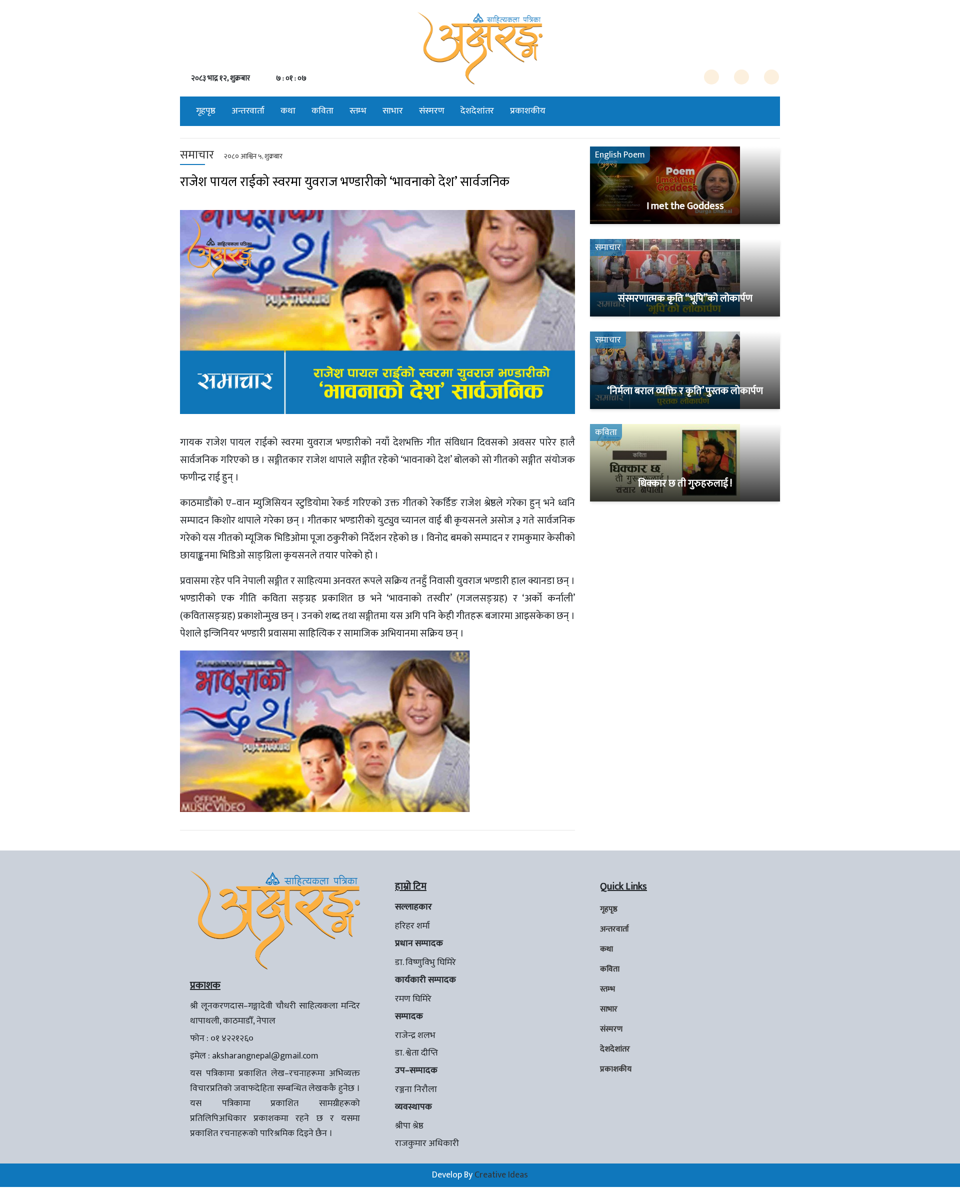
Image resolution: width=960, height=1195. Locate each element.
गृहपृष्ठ (206, 111)
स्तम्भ (358, 111)
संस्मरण (431, 111)
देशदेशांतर (477, 111)
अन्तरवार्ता (248, 111)
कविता (323, 111)
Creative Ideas (501, 1175)
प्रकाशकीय (528, 111)
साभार (392, 111)
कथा (288, 111)
